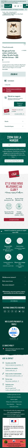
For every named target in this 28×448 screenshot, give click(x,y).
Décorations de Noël (13, 12)
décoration (13, 155)
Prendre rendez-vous (10, 370)
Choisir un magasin (20, 104)
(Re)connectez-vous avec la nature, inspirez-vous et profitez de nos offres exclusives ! (14, 292)
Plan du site (18, 404)
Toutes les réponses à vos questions (13, 365)
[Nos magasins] (15, 6)
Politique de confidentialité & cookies (14, 401)
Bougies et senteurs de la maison (9, 13)
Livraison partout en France (8, 263)
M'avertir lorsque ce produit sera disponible (13, 90)
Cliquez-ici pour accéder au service (13, 375)
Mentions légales (14, 399)
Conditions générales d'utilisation (14, 397)
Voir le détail (5, 69)
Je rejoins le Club (18, 113)
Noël (7, 12)
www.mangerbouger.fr (15, 412)
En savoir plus (7, 113)
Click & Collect (19, 246)
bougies (5, 153)
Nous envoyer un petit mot (11, 381)
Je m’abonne (14, 301)
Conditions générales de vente (14, 394)
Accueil (3, 12)
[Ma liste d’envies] (21, 6)
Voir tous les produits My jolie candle (14, 161)
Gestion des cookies (14, 406)
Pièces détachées (10, 404)
